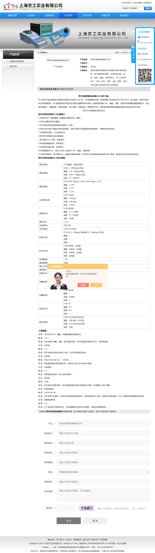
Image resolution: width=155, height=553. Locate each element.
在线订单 (105, 15)
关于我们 (60, 540)
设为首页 (127, 3)
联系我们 (148, 3)
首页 (117, 52)
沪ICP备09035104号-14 (97, 543)
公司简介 (31, 15)
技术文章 (87, 15)
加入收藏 (137, 3)
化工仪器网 (121, 543)
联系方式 (95, 540)
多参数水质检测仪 (17, 61)
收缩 (133, 54)
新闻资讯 (50, 15)
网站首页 (12, 15)
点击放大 (59, 67)
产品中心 (124, 52)
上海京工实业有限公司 (41, 6)
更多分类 (13, 66)
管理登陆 (103, 540)
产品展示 (68, 15)
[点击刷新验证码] (86, 508)
